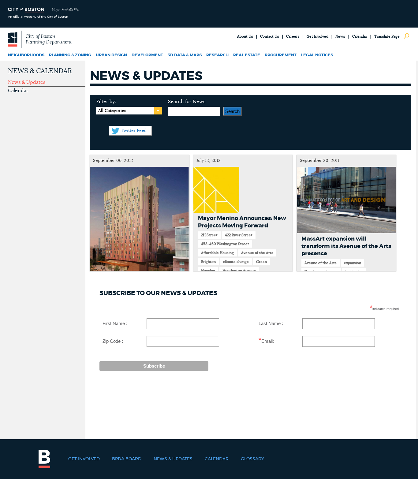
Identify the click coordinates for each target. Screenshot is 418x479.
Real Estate (246, 55)
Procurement (281, 55)
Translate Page (387, 36)
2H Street (209, 235)
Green (261, 262)
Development (147, 55)
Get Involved (317, 36)
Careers (293, 36)
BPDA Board (126, 459)
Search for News (186, 101)
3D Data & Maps (185, 55)
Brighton (208, 262)
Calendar (359, 36)
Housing (208, 270)
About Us (245, 36)
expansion (352, 263)
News (340, 36)
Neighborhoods (26, 55)
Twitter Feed (134, 131)
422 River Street (238, 235)
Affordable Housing (217, 253)
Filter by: (106, 101)
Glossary (252, 459)
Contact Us (269, 36)
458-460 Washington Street (225, 244)
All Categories (112, 111)
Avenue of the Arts (257, 253)
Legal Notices (317, 55)
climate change (236, 262)
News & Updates (26, 82)
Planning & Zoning (70, 55)
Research (217, 55)
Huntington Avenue (239, 270)
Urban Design (111, 55)
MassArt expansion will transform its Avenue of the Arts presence (346, 246)
